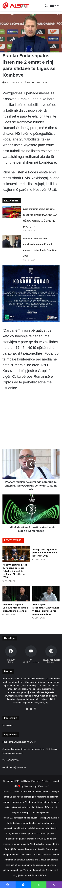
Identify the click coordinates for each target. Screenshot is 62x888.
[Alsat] (15, 5)
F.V (6, 82)
